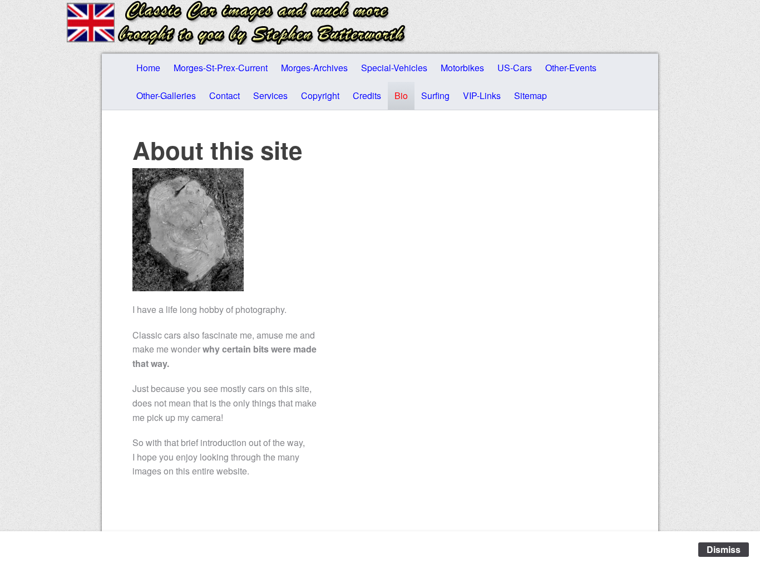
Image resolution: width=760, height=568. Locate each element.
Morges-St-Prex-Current (221, 67)
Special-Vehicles (394, 67)
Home (148, 67)
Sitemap (530, 95)
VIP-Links (482, 95)
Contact (224, 95)
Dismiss (724, 549)
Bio (401, 95)
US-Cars (514, 67)
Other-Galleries (166, 95)
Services (270, 95)
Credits (367, 95)
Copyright (320, 95)
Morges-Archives (314, 67)
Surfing (435, 95)
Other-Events (570, 67)
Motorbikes (462, 67)
